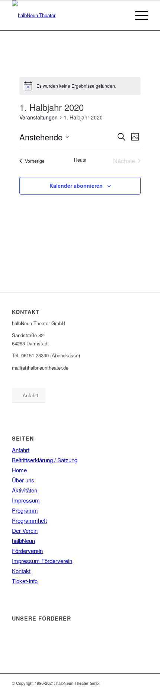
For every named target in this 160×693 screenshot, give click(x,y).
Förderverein (27, 550)
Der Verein (25, 530)
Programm (25, 510)
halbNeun (23, 540)
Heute (80, 160)
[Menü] (138, 15)
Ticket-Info (25, 581)
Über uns (23, 480)
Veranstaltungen (38, 117)
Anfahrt (20, 450)
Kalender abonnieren (76, 185)
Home (19, 470)
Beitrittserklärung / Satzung (44, 460)
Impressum (26, 500)
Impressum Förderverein (42, 561)
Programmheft (29, 520)
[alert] (80, 86)
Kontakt (21, 571)
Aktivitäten (24, 490)
